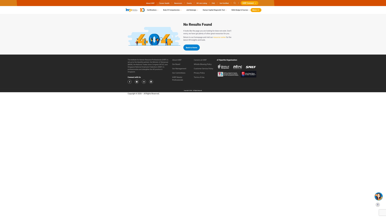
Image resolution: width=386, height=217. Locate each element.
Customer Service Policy (203, 69)
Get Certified (224, 3)
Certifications (152, 10)
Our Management (179, 69)
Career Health (164, 3)
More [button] (254, 10)
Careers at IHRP (200, 60)
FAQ (213, 3)
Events (189, 3)
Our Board (176, 64)
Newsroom (178, 3)
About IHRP (150, 3)
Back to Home (191, 48)
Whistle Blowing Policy (203, 64)
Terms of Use (199, 77)
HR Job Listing (202, 3)
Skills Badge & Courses (239, 10)
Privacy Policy (199, 73)
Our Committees (178, 73)
